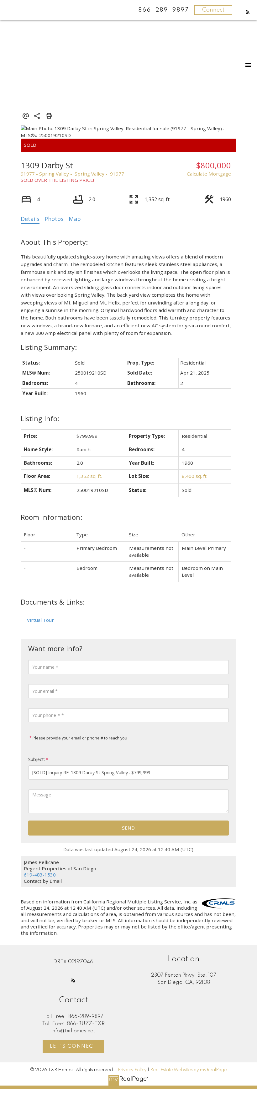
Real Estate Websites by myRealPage (188, 1070)
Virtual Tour (40, 620)
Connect (213, 10)
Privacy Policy (132, 1070)
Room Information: (51, 517)
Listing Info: (40, 418)
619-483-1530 (40, 875)
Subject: (36, 759)
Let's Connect (73, 1046)
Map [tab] (75, 218)
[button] (247, 12)
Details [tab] (30, 218)
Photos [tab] (54, 218)
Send (128, 828)
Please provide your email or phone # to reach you (79, 738)
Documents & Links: (53, 601)
